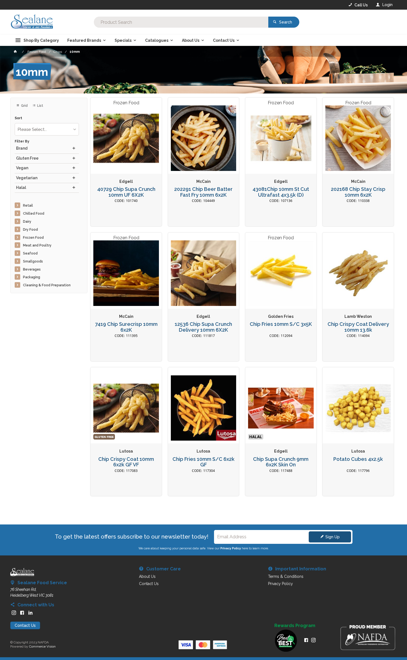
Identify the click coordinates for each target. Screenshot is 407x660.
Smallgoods (33, 261)
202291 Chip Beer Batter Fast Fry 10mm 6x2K (203, 192)
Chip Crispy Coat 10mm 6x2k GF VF (126, 462)
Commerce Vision (42, 646)
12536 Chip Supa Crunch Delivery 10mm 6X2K (203, 327)
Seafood (30, 253)
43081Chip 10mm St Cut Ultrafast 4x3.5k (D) (281, 192)
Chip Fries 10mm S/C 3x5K (281, 324)
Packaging (31, 277)
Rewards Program (294, 625)
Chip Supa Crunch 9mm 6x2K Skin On (280, 462)
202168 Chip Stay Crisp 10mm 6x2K (358, 192)
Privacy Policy (230, 548)
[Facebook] (22, 612)
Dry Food (30, 230)
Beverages (32, 269)
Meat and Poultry (37, 245)
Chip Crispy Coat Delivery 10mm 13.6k (358, 327)
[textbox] (181, 22)
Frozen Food (33, 238)
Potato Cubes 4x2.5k (358, 459)
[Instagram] (13, 612)
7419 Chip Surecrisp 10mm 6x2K (126, 327)
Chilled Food (33, 213)
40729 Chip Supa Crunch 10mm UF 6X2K (126, 192)
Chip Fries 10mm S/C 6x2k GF (203, 462)
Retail (28, 205)
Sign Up (332, 537)
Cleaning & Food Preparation (47, 285)
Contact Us (25, 625)
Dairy (27, 222)
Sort (18, 118)
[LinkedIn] (30, 612)
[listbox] (47, 129)
